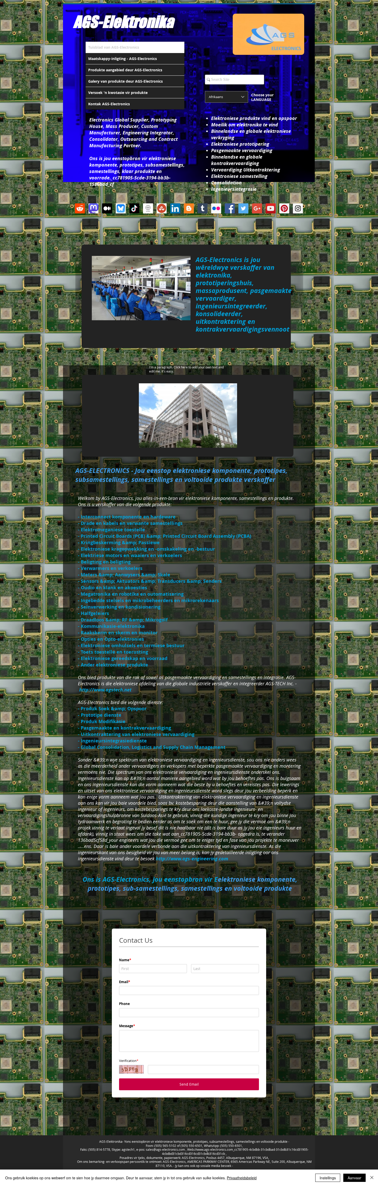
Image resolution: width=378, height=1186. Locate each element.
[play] (226, 443)
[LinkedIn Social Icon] (175, 208)
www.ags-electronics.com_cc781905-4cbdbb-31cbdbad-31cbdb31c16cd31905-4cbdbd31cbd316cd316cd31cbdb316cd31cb (235, 1151)
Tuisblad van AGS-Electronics (113, 47)
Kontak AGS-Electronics (109, 103)
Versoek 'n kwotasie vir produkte (118, 92)
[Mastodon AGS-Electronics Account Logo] (93, 208)
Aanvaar (354, 1177)
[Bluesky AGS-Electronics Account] (121, 208)
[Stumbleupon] (162, 208)
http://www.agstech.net (105, 690)
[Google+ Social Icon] (257, 208)
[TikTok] (134, 208)
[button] (188, 415)
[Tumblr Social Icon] (202, 208)
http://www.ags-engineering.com (192, 858)
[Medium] (107, 208)
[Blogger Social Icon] (189, 208)
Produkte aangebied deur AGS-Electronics (125, 69)
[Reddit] (80, 208)
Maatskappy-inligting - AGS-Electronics (122, 58)
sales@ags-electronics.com (165, 1149)
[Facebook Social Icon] (230, 208)
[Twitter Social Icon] (243, 208)
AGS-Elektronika (123, 21)
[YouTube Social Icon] (271, 208)
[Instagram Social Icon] (298, 208)
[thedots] (148, 208)
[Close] (372, 1178)
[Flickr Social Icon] (216, 208)
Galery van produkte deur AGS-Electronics (125, 81)
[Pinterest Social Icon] (284, 208)
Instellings (328, 1177)
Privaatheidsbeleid (242, 1177)
